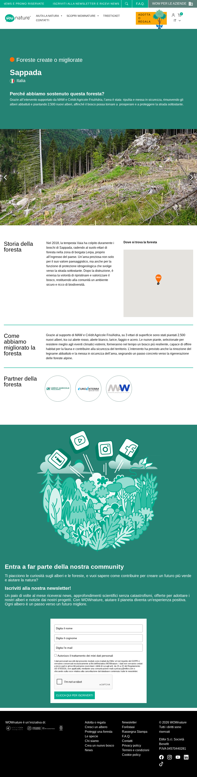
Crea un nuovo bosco (99, 745)
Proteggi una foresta (98, 731)
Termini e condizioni (135, 750)
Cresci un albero (96, 727)
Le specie (91, 736)
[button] (5, 177)
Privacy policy (131, 745)
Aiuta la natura (47, 15)
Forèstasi (128, 727)
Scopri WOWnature (81, 15)
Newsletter (129, 722)
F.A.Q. (140, 3)
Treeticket (111, 15)
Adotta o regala (144, 18)
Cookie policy (131, 754)
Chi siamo (92, 741)
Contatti (42, 20)
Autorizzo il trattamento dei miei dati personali (85, 655)
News (89, 750)
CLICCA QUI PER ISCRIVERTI (74, 695)
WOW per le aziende (169, 3)
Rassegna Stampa (134, 731)
